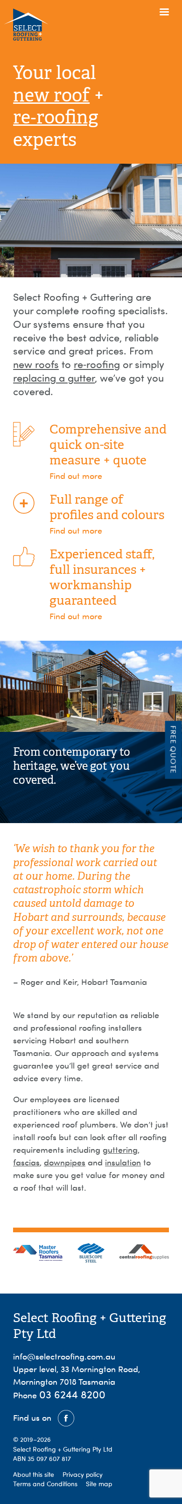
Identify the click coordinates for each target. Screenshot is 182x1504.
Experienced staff (100, 554)
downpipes (64, 1162)
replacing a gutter (54, 377)
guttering (120, 1149)
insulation (123, 1162)
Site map (99, 1484)
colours (142, 515)
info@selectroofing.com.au (64, 1356)
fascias (26, 1162)
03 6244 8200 (72, 1394)
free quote (173, 750)
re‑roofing (55, 117)
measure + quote (98, 460)
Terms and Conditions (45, 1484)
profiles (71, 515)
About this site (33, 1474)
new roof (51, 95)
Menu (164, 18)
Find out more (75, 475)
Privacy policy (83, 1474)
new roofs (36, 364)
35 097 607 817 (49, 1458)
